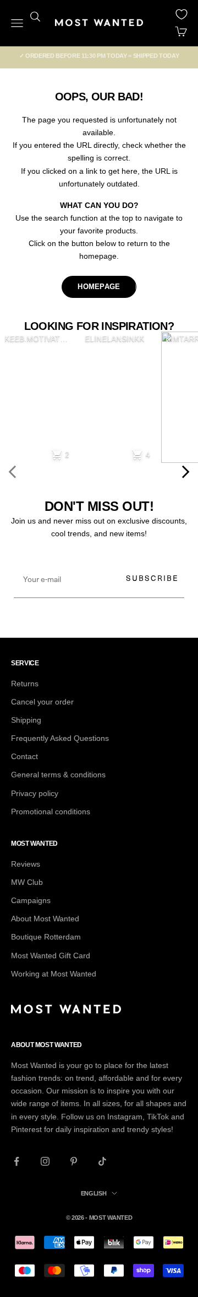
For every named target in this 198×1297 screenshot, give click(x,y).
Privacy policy (34, 793)
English (94, 1193)
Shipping (26, 720)
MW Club (27, 882)
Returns (24, 683)
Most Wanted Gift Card (50, 955)
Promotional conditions (50, 811)
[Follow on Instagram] (45, 1161)
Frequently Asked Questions (60, 738)
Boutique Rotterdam (46, 936)
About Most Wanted (45, 918)
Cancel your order (42, 701)
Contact (24, 756)
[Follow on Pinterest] (73, 1161)
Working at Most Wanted (53, 973)
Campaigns (31, 900)
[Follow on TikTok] (102, 1161)
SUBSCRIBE (152, 578)
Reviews (25, 864)
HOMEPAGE (99, 286)
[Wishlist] (181, 14)
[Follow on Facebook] (16, 1161)
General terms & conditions (58, 774)
